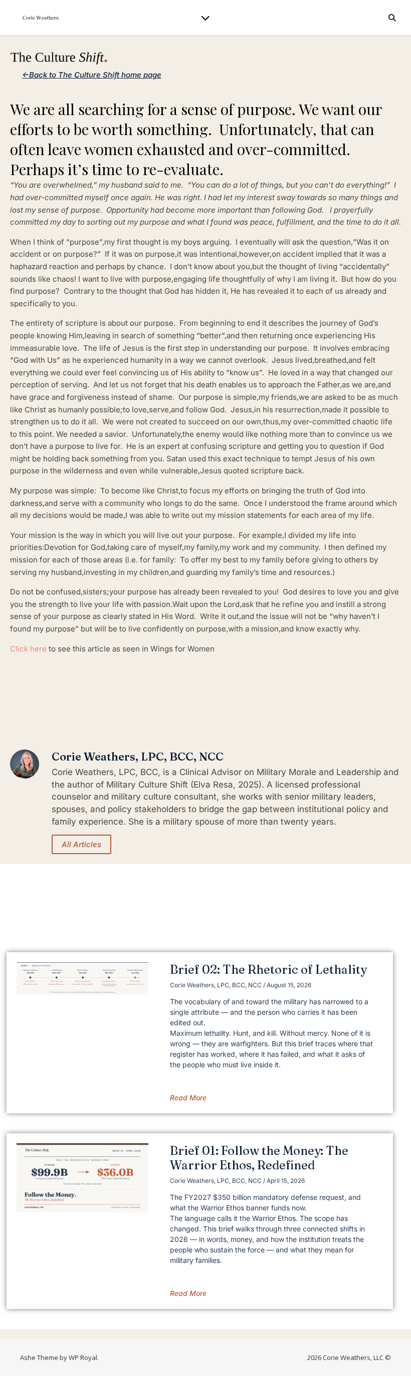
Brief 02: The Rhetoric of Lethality (268, 969)
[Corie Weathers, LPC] (40, 18)
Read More (188, 1097)
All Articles (81, 844)
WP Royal (83, 1357)
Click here (28, 648)
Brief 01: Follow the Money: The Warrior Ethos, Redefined (259, 1157)
